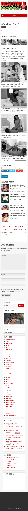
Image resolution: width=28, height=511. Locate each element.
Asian (7, 341)
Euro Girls (8, 360)
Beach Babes (9, 343)
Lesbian (8, 377)
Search (21, 305)
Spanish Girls (9, 406)
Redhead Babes (10, 400)
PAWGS (7, 389)
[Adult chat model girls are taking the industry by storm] (5, 198)
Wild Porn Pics (10, 469)
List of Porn (10, 465)
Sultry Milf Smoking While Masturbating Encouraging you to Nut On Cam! (14, 432)
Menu (14, 15)
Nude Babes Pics (11, 467)
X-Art (11, 31)
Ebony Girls (8, 358)
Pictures (10, 21)
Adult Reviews (10, 459)
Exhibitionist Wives (10, 362)
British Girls (8, 351)
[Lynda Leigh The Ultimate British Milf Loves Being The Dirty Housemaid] (5, 188)
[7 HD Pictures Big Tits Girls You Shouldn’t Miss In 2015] (5, 217)
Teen (7, 410)
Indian (7, 372)
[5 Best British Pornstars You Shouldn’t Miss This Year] (5, 207)
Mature (7, 379)
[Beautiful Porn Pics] (14, 10)
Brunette (5, 31)
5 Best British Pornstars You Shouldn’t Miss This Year (18, 206)
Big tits (7, 347)
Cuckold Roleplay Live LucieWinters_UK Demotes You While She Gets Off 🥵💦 (14, 425)
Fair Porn (9, 461)
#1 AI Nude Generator (12, 457)
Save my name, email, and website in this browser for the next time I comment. (12, 290)
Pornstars (8, 394)
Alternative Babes (10, 339)
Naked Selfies (9, 383)
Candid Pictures (10, 355)
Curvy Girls (8, 356)
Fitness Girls (9, 364)
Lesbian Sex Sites (11, 463)
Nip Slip (7, 385)
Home (4, 21)
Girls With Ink (9, 368)
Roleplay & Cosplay (10, 402)
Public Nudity (9, 396)
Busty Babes (9, 353)
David (18, 27)
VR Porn (8, 413)
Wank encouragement (11, 415)
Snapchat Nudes (10, 404)
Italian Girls (8, 374)
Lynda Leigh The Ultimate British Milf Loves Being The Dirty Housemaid (18, 187)
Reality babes (9, 398)
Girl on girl (8, 366)
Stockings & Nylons (11, 408)
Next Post (20, 227)
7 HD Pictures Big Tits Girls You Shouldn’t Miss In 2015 (17, 214)
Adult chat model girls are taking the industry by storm (17, 195)
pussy (8, 31)
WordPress (18, 508)
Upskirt (7, 412)
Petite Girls (8, 391)
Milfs (7, 381)
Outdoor (8, 387)
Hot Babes (8, 370)
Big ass (7, 345)
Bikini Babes (9, 349)
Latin (7, 375)
